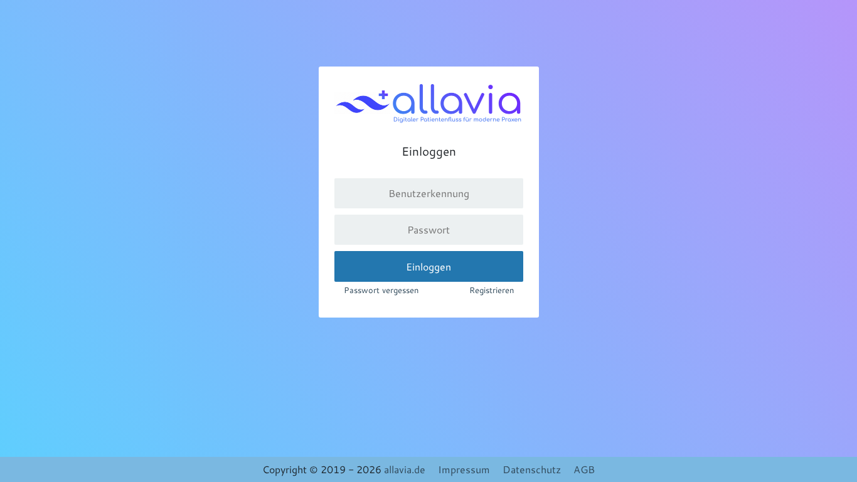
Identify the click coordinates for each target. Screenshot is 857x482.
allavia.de (404, 469)
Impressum (464, 469)
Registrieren (491, 290)
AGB (584, 469)
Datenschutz (532, 469)
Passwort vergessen (381, 290)
